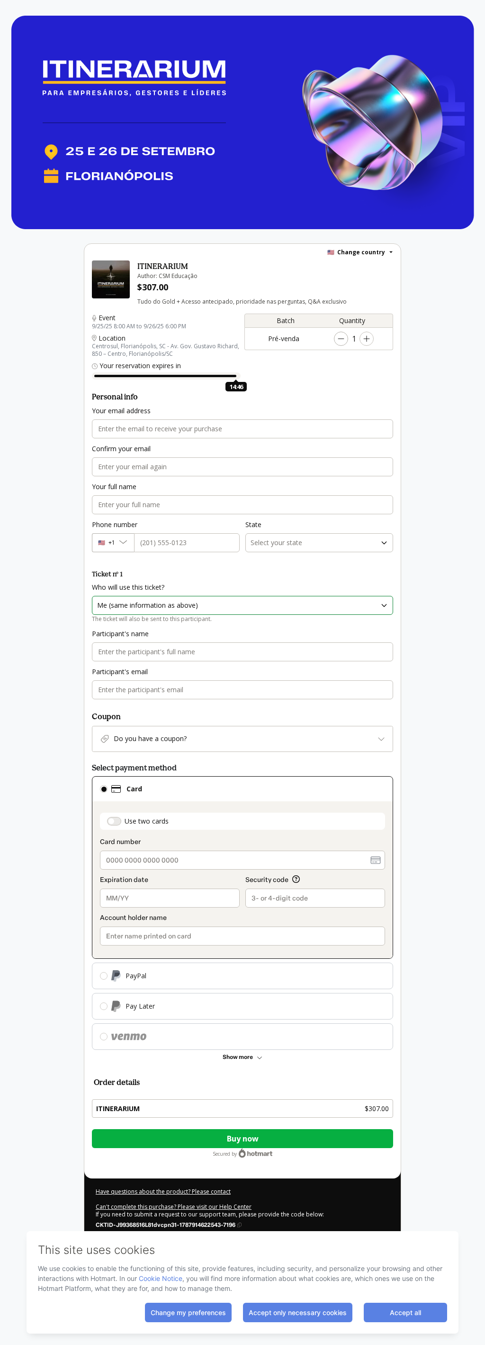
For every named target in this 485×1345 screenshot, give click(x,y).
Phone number (114, 524)
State (253, 524)
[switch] (114, 821)
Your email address (121, 410)
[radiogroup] (242, 913)
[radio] (104, 789)
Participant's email (120, 671)
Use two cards (147, 821)
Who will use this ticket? (128, 587)
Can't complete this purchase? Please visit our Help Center (173, 1207)
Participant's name (120, 633)
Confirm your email (121, 448)
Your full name (114, 486)
